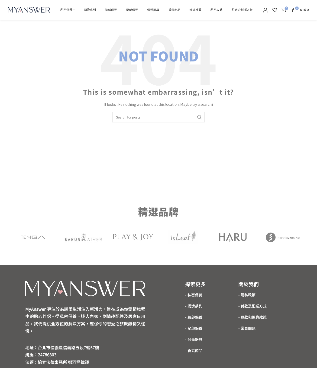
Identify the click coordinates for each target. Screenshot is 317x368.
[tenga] (33, 237)
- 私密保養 (193, 295)
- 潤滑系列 (193, 306)
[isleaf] (183, 237)
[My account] (265, 10)
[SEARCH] (199, 117)
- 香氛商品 (193, 350)
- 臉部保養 (193, 317)
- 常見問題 (247, 328)
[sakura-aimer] (83, 237)
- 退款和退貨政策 (252, 317)
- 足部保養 (193, 328)
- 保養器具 (193, 339)
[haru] (233, 237)
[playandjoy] (133, 237)
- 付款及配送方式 (252, 306)
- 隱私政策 (247, 295)
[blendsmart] (283, 237)
